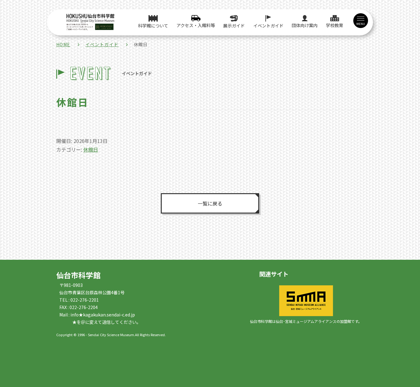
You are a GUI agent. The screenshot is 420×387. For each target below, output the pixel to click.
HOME (63, 44)
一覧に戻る (210, 203)
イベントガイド (102, 44)
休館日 (90, 149)
